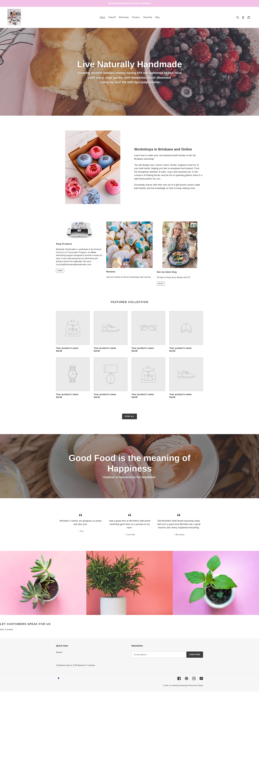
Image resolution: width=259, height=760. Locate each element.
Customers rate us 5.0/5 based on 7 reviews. (76, 665)
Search (59, 652)
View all (129, 416)
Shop (60, 271)
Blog (160, 283)
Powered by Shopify (195, 685)
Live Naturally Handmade (178, 685)
